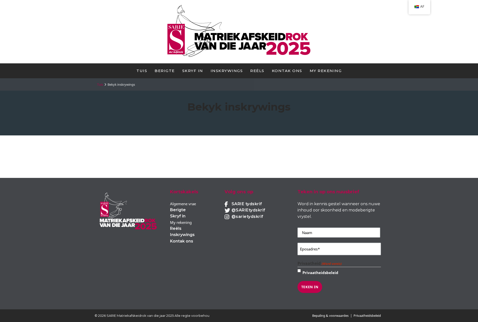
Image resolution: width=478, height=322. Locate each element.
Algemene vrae (183, 203)
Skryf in (192, 70)
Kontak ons (287, 70)
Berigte (165, 70)
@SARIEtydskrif (248, 210)
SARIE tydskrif (247, 203)
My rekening (326, 70)
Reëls (257, 70)
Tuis (141, 70)
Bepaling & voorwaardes (330, 315)
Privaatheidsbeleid (320, 272)
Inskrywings (227, 70)
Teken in (309, 286)
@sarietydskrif (247, 216)
